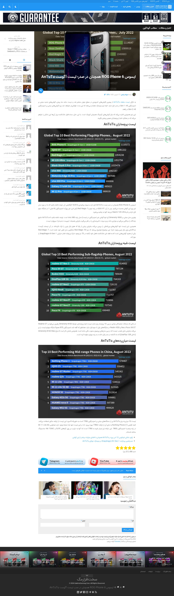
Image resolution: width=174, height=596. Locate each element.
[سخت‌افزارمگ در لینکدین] (78, 592)
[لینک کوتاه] (105, 95)
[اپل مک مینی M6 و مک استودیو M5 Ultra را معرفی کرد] (167, 77)
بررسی (138, 6)
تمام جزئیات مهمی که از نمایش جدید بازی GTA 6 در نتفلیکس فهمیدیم (153, 56)
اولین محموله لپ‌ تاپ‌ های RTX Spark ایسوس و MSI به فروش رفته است (13, 68)
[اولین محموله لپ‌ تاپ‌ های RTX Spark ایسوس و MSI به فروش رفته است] (27, 68)
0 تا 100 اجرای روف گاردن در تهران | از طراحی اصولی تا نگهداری (152, 202)
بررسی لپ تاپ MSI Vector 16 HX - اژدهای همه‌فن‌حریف (154, 139)
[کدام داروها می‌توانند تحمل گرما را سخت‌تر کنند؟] (119, 490)
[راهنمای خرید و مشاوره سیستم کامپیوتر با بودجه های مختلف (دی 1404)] (130, 559)
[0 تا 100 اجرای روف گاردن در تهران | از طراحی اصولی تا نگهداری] (166, 202)
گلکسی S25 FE (154, 1)
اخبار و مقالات (149, 6)
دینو (109, 1)
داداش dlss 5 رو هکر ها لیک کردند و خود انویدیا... (14, 154)
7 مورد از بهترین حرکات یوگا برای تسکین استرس (152, 210)
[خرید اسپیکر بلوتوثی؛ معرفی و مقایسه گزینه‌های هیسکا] (27, 109)
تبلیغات (150, 571)
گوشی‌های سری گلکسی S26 (139, 1)
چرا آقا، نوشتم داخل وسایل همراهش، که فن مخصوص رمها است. (14, 146)
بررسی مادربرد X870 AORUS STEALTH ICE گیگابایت (155, 119)
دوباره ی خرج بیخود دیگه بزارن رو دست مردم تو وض (15, 129)
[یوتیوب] (112, 462)
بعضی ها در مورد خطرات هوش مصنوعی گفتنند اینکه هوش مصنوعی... (14, 179)
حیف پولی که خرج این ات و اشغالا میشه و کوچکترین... (15, 137)
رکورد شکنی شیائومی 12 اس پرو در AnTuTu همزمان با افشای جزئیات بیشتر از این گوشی (102, 437)
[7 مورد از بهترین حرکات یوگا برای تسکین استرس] (166, 210)
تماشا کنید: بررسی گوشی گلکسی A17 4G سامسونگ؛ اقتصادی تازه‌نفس (153, 129)
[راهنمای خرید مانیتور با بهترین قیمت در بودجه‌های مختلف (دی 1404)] (72, 559)
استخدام (142, 571)
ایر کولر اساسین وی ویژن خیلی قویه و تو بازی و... (14, 203)
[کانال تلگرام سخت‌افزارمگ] (90, 592)
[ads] (87, 18)
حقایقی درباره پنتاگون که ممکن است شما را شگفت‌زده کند (152, 194)
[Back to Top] (87, 575)
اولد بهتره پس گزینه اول (18, 187)
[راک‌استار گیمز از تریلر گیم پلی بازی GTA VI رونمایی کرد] (167, 67)
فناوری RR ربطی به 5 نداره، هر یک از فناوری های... (14, 195)
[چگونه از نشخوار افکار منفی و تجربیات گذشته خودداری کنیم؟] (54, 490)
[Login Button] (4, 7)
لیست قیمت (114, 6)
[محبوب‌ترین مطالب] (10, 60)
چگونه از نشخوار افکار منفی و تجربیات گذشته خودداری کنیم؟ (56, 498)
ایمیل (83, 521)
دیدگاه (131, 507)
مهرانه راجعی (124, 95)
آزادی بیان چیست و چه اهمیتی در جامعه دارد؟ (153, 218)
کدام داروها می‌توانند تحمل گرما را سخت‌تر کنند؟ (120, 498)
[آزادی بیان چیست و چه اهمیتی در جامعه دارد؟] (166, 218)
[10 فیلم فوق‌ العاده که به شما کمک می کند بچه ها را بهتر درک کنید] (87, 490)
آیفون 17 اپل (124, 1)
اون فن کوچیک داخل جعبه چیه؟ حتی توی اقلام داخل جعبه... (14, 171)
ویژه (103, 6)
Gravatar (117, 541)
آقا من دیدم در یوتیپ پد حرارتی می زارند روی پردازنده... (15, 163)
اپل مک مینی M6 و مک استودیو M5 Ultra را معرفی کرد (153, 76)
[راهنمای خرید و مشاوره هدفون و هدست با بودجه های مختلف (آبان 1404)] (159, 559)
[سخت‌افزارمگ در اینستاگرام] (87, 592)
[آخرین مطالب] (24, 60)
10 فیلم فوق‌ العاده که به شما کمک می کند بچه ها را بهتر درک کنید (87, 498)
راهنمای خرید (127, 6)
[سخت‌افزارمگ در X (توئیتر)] (81, 592)
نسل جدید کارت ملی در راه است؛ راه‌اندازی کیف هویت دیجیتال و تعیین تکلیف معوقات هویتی (97, 470)
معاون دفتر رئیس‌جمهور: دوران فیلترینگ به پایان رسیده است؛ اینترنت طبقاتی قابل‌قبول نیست (13, 89)
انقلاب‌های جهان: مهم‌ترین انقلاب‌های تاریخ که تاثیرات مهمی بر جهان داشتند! (158, 181)
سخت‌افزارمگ (167, 571)
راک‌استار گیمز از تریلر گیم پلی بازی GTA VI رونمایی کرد (153, 66)
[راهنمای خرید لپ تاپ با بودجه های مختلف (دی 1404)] (43, 559)
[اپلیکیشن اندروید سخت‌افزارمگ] (93, 592)
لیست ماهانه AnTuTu (121, 102)
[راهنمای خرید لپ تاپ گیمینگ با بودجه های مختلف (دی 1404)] (14, 559)
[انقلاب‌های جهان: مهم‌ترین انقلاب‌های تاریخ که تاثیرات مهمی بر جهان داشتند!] (157, 170)
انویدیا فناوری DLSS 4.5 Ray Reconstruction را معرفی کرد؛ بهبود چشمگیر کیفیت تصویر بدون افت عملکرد (152, 46)
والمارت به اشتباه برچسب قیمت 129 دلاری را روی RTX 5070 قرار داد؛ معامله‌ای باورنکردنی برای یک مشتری (12, 78)
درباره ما (157, 571)
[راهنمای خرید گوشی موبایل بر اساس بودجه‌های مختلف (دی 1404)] (101, 559)
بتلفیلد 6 (115, 1)
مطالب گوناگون (150, 28)
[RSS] (96, 592)
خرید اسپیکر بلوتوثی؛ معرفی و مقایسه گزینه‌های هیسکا (13, 109)
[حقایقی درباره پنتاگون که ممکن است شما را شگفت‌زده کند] (166, 194)
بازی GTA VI (165, 1)
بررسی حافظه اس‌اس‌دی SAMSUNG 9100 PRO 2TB (153, 109)
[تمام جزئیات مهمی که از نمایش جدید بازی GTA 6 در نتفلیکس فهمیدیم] (167, 57)
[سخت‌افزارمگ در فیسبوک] (84, 592)
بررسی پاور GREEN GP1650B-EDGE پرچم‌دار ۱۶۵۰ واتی (155, 98)
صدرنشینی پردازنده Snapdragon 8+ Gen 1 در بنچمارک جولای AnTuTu (108, 441)
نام (132, 521)
